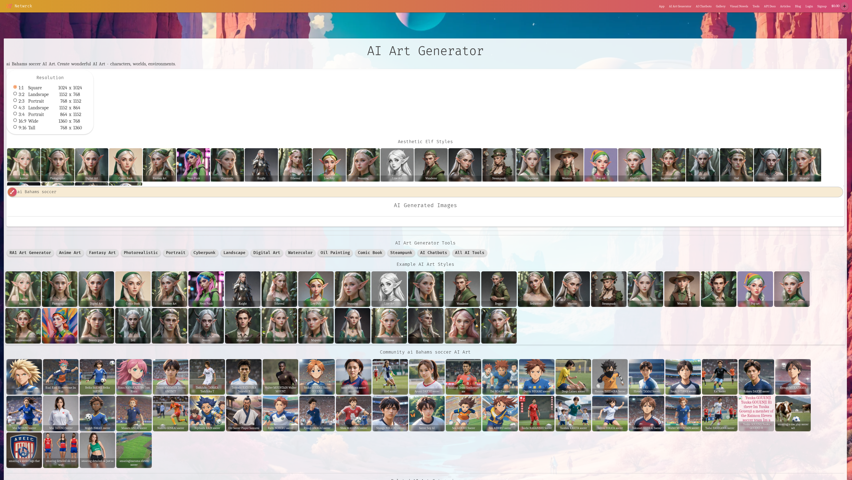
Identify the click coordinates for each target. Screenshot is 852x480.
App (662, 6)
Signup (822, 6)
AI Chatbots (704, 6)
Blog (798, 6)
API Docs (770, 6)
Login (809, 6)
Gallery (721, 6)
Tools (756, 6)
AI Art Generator (680, 6)
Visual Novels (739, 6)
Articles (785, 6)
